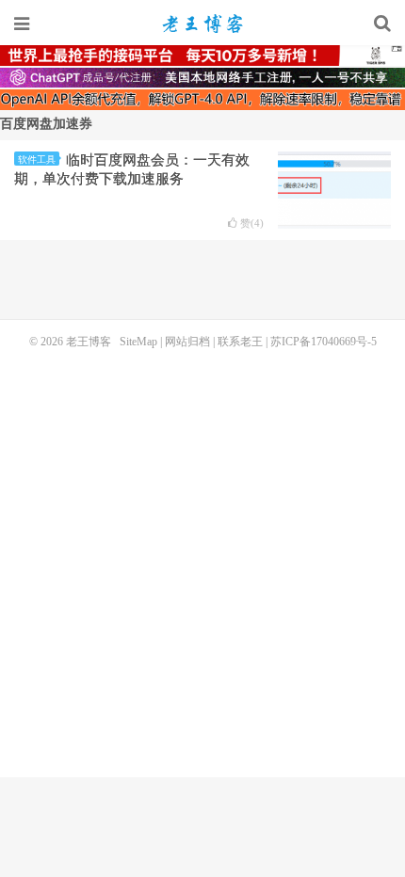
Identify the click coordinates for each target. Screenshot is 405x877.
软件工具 (37, 159)
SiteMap (138, 341)
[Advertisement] (202, 561)
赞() (252, 223)
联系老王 (240, 341)
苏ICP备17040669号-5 (323, 341)
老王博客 (202, 23)
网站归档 (187, 341)
